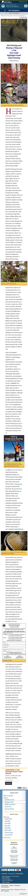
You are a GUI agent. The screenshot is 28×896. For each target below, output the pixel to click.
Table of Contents (8, 795)
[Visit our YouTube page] (18, 870)
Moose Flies (8, 806)
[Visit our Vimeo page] (11, 870)
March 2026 (8, 830)
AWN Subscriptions (14, 860)
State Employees (5, 886)
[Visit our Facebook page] (4, 870)
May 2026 (7, 825)
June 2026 (8, 823)
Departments (17, 885)
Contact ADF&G (19, 873)
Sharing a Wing (9, 802)
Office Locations (6, 882)
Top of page (22, 893)
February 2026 (9, 832)
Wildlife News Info (14, 856)
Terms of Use (11, 873)
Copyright (3, 889)
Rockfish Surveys (9, 799)
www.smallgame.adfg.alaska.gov (14, 529)
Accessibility (4, 873)
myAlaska (11, 885)
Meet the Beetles (9, 809)
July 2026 (7, 821)
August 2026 (8, 819)
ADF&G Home (3, 15)
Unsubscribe (14, 863)
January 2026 (8, 835)
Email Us (7, 890)
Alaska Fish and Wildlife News (19, 15)
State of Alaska (7, 2)
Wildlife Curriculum (10, 804)
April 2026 (7, 828)
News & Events (10, 15)
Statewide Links (23, 1)
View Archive (6, 837)
